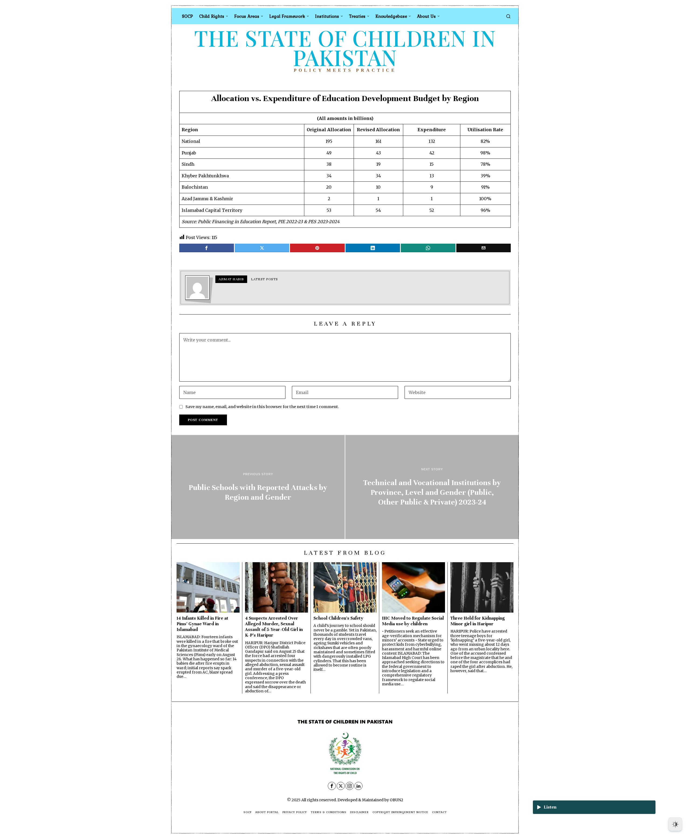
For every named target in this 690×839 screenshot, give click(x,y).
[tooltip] (206, 248)
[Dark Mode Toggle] (675, 824)
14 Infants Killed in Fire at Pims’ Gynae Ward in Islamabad (202, 623)
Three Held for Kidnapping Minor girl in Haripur (477, 621)
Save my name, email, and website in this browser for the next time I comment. (262, 406)
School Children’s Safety (338, 618)
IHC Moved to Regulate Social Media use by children (413, 621)
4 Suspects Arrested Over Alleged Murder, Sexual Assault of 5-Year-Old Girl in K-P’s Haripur (274, 626)
